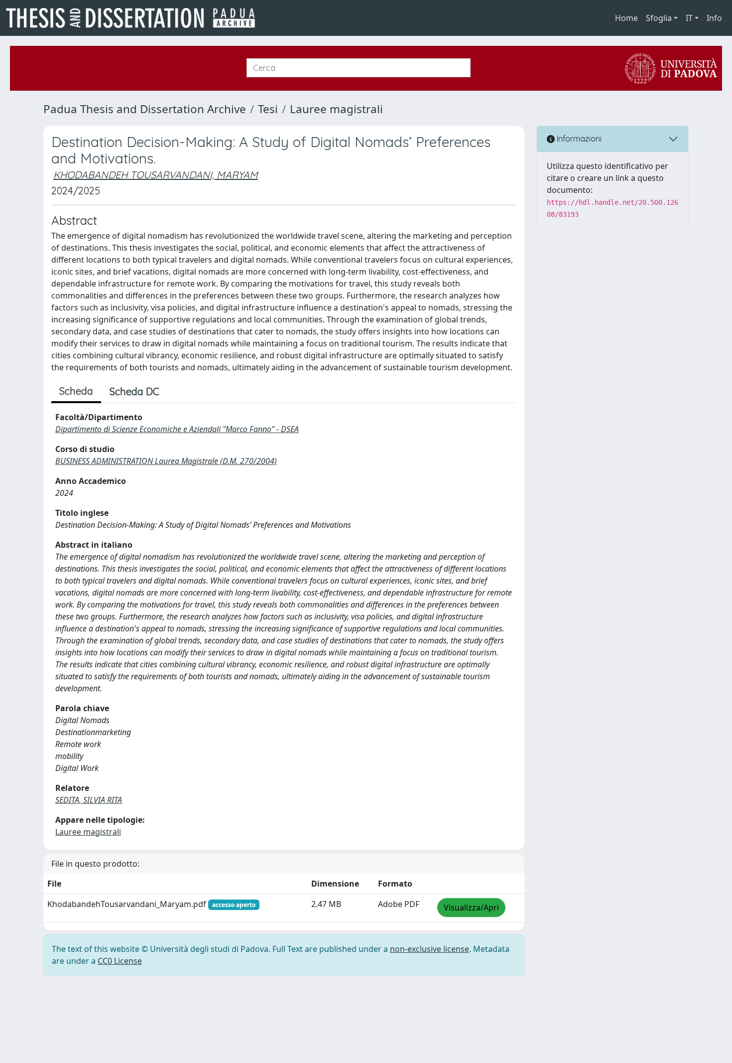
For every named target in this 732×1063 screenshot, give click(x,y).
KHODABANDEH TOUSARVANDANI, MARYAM (155, 174)
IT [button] (689, 17)
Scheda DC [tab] (134, 391)
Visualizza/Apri (471, 907)
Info (714, 17)
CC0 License (120, 960)
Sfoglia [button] (659, 17)
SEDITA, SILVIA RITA (88, 799)
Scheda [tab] (76, 391)
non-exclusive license (429, 948)
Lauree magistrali (336, 109)
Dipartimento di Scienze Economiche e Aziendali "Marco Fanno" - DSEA (177, 429)
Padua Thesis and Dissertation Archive (144, 109)
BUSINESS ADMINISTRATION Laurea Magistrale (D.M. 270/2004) (166, 461)
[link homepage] (134, 18)
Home (626, 17)
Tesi (268, 109)
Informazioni (578, 139)
